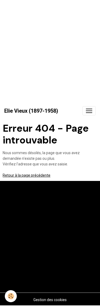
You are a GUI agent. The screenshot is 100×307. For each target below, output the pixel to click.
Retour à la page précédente (26, 175)
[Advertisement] (50, 50)
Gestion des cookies (50, 300)
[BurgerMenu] (89, 110)
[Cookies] (11, 296)
